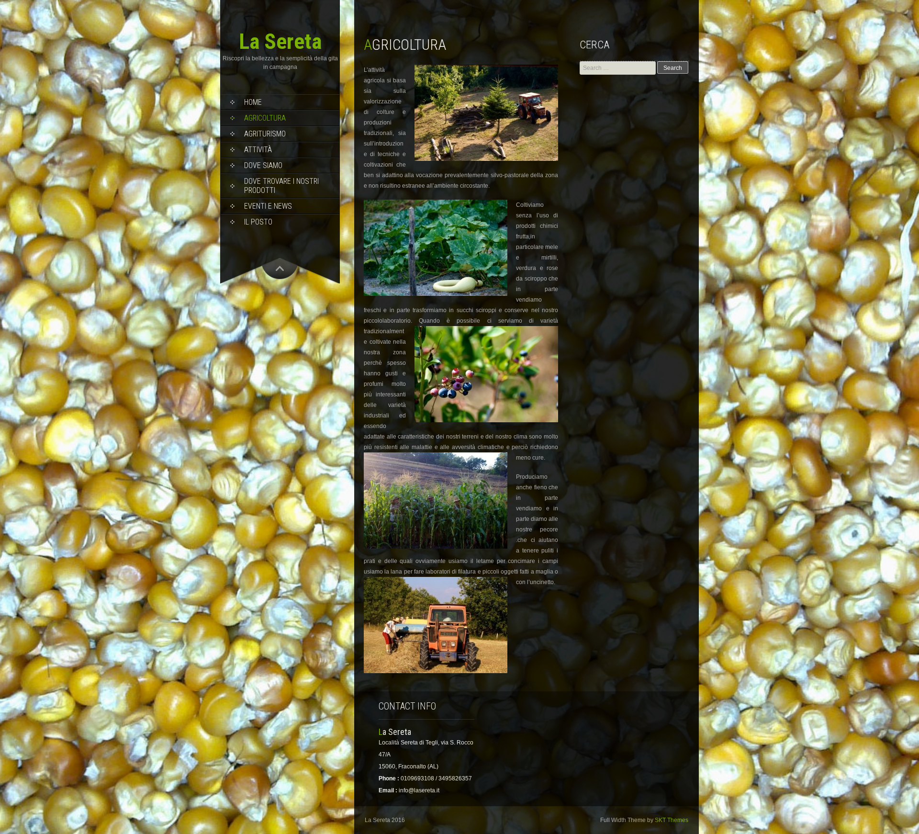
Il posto (258, 221)
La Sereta (280, 41)
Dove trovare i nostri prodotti (281, 186)
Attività (258, 149)
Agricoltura (265, 118)
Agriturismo (265, 133)
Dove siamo (263, 165)
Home (253, 102)
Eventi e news (268, 206)
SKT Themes (671, 820)
